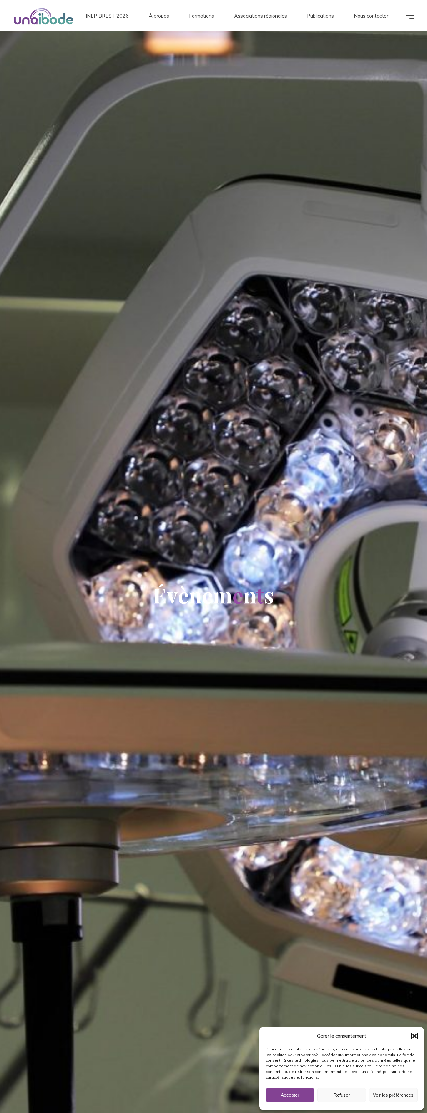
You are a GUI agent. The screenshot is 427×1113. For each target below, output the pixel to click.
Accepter (290, 1095)
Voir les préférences (393, 1095)
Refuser (342, 1095)
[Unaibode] (43, 16)
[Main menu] (408, 16)
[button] (414, 1036)
